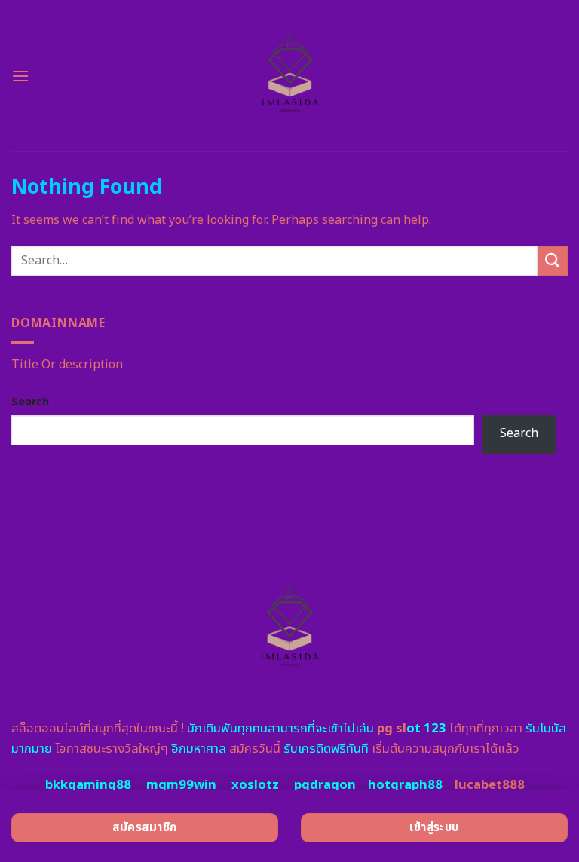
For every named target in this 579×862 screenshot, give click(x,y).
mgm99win (181, 785)
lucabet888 (490, 785)
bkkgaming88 (88, 785)
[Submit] (553, 261)
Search (30, 402)
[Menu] (20, 75)
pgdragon (325, 785)
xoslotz (255, 785)
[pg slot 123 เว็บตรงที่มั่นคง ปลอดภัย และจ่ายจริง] (289, 75)
